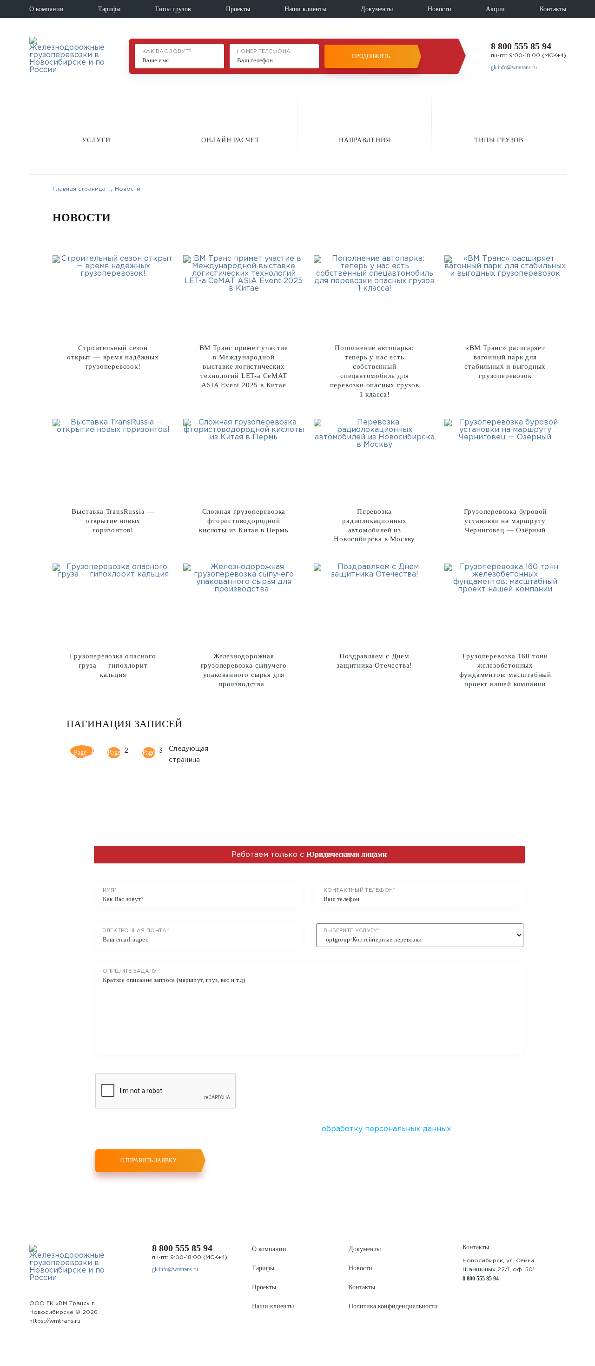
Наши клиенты (305, 9)
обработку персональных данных (386, 1129)
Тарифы (109, 9)
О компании (46, 9)
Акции (495, 9)
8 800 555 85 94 (521, 46)
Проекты (238, 9)
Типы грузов (173, 9)
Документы (377, 9)
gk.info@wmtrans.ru (514, 67)
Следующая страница (177, 753)
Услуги (96, 140)
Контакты (553, 9)
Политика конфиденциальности (393, 1306)
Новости (439, 9)
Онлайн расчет (230, 140)
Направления (364, 140)
